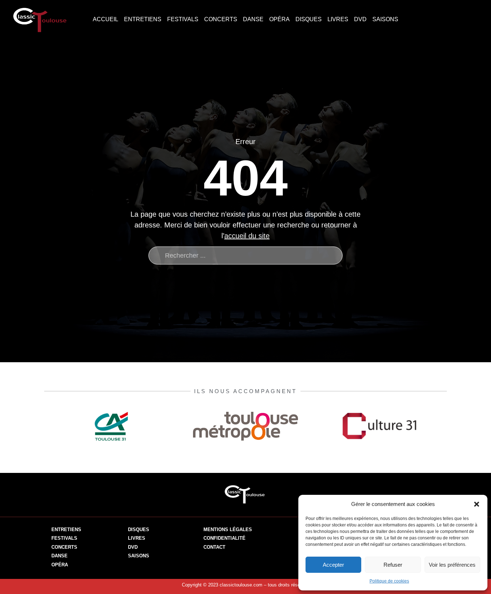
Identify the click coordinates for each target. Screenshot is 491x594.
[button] (476, 504)
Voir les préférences (452, 565)
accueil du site (247, 236)
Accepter (333, 565)
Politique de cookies (389, 581)
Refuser (393, 565)
